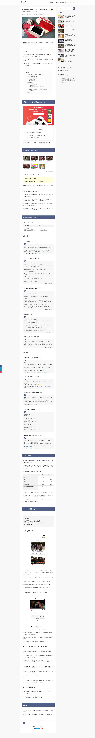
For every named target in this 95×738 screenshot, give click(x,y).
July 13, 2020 (44, 372)
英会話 (24, 11)
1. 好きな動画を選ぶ (32, 85)
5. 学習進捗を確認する (32, 90)
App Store (50, 283)
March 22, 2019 (41, 430)
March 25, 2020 (34, 404)
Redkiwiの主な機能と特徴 (32, 76)
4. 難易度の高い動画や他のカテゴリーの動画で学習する (38, 89)
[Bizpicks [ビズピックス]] (24, 2)
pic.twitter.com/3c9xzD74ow (30, 402)
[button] (35, 728)
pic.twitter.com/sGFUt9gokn (29, 446)
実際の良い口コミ (32, 80)
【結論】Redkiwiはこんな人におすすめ (34, 74)
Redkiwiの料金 (30, 82)
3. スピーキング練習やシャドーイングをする (67, 79)
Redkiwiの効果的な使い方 (32, 84)
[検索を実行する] (74, 8)
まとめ (28, 92)
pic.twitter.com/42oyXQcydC (40, 429)
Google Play (50, 347)
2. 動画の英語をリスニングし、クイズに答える (36, 86)
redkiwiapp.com (50, 125)
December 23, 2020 (37, 253)
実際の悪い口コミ (32, 79)
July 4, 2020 (37, 448)
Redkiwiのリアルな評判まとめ (32, 77)
